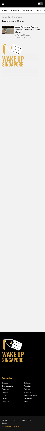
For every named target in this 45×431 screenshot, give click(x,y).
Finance (5, 392)
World (26, 401)
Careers (15, 420)
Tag (9, 17)
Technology (28, 398)
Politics (15, 10)
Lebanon (5, 398)
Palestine (27, 386)
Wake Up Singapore (23, 35)
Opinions (27, 383)
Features (27, 10)
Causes (5, 383)
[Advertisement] (22, 105)
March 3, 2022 (21, 38)
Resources (28, 392)
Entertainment (7, 386)
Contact (4, 423)
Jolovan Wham (17, 17)
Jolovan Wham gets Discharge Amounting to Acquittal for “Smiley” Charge (28, 29)
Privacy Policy (27, 420)
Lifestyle (40, 10)
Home (4, 10)
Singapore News (30, 395)
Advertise (5, 420)
